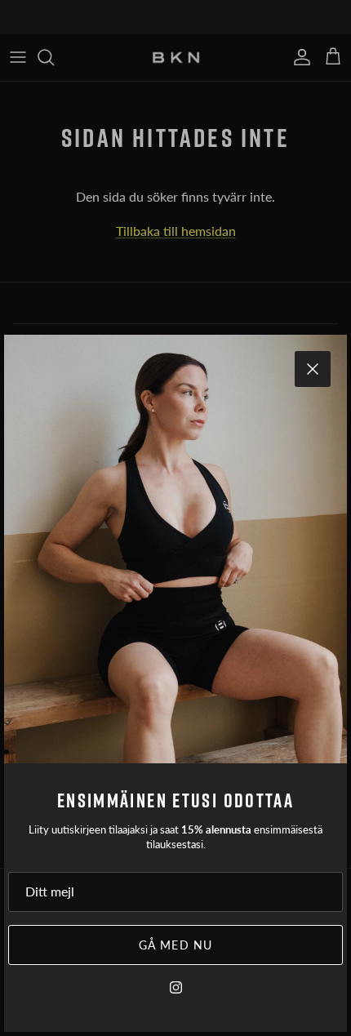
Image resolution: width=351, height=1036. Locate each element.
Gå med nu (175, 945)
